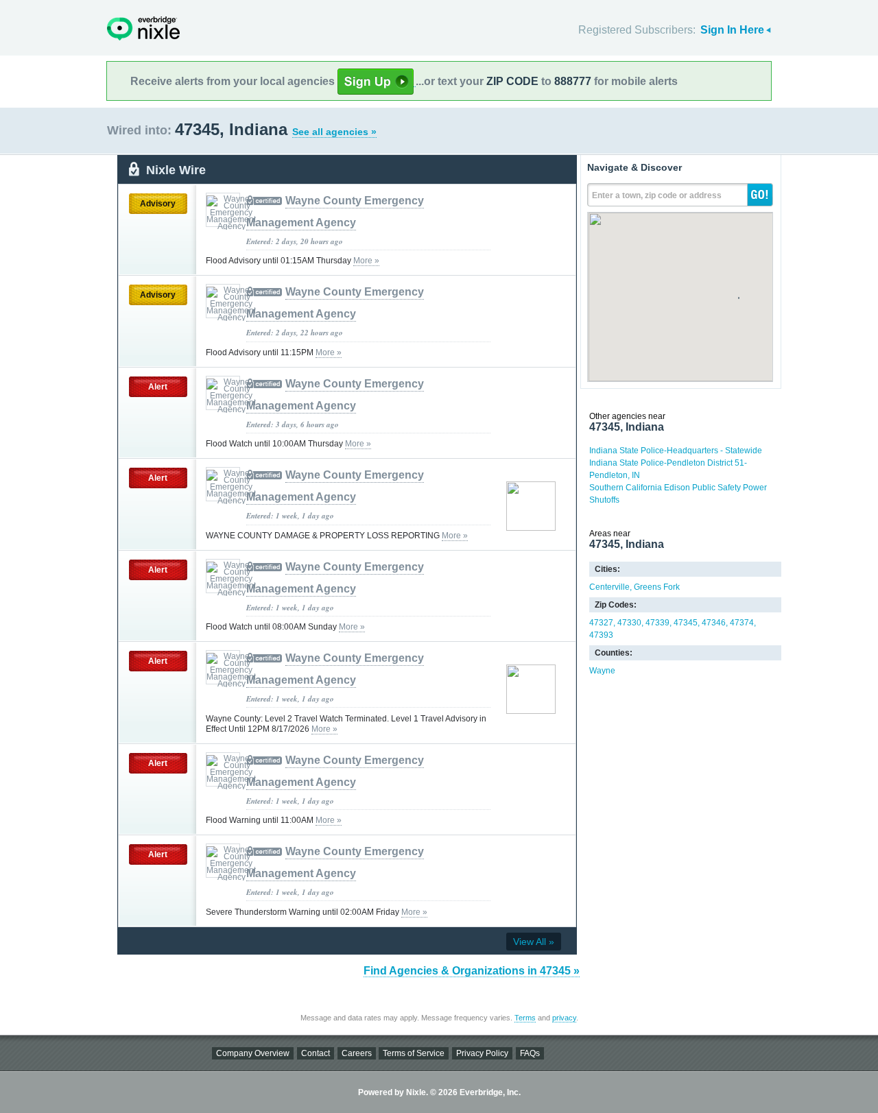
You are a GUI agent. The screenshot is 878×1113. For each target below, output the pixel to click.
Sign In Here (732, 30)
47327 (601, 622)
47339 (657, 622)
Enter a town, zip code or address (657, 195)
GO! (760, 194)
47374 (742, 622)
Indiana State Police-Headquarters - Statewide (675, 450)
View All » (533, 941)
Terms (525, 1018)
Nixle (143, 28)
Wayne (602, 670)
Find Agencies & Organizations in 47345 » (472, 971)
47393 (601, 635)
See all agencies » (334, 131)
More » (366, 260)
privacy (564, 1018)
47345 (686, 622)
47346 (714, 622)
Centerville (609, 587)
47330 (629, 622)
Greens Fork (657, 587)
